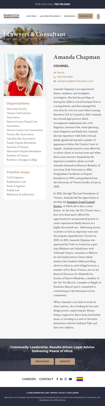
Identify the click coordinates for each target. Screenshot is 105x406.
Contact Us (85, 16)
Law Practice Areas (50, 16)
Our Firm (31, 16)
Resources (69, 16)
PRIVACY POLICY (58, 393)
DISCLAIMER (73, 393)
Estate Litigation (16, 186)
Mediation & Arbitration (20, 194)
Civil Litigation (15, 177)
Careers (29, 379)
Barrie (60, 72)
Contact (46, 379)
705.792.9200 (62, 4)
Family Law (13, 190)
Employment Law (16, 182)
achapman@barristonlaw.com (75, 81)
